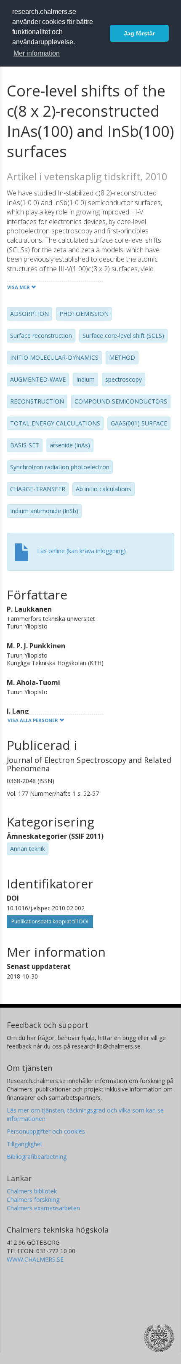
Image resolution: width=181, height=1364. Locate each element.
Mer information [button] (36, 53)
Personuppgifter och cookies (46, 1131)
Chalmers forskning (33, 1200)
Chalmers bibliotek (32, 1191)
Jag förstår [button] (139, 33)
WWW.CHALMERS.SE (35, 1259)
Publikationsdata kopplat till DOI (49, 921)
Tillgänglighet (25, 1144)
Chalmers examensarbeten (43, 1208)
